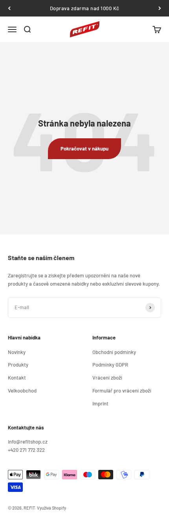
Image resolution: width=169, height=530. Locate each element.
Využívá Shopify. (52, 507)
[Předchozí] (9, 8)
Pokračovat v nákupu (84, 148)
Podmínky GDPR (110, 364)
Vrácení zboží (107, 377)
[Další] (159, 8)
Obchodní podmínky (114, 352)
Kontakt (17, 377)
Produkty (18, 364)
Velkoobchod (22, 390)
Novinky (17, 352)
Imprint (100, 403)
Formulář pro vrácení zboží (121, 390)
